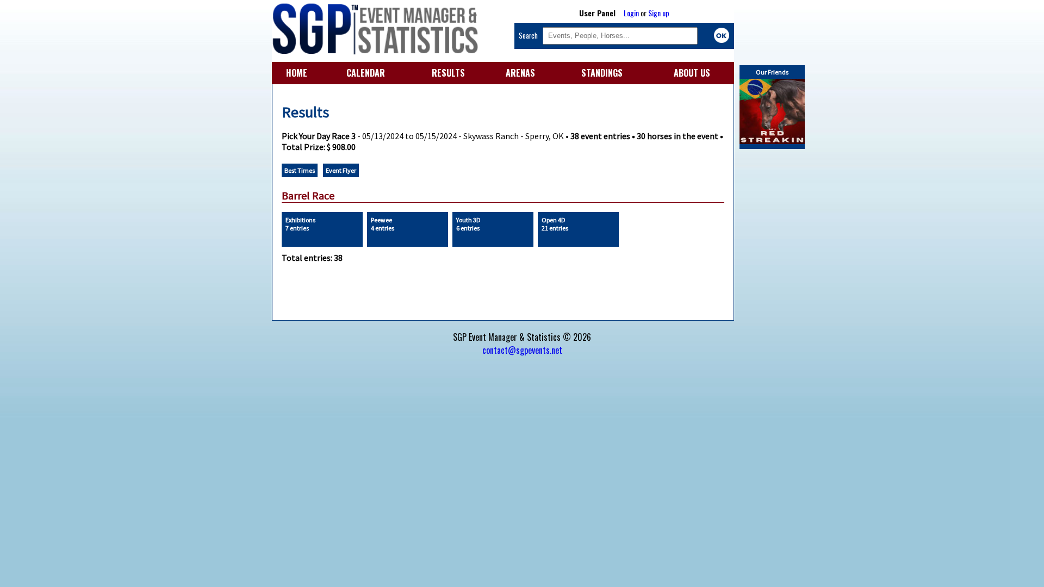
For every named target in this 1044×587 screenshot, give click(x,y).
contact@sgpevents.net (522, 350)
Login (631, 12)
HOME (296, 72)
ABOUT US (692, 72)
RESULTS (448, 72)
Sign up (658, 12)
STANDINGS (602, 72)
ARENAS (520, 72)
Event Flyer (341, 170)
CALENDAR (365, 72)
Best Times (299, 170)
